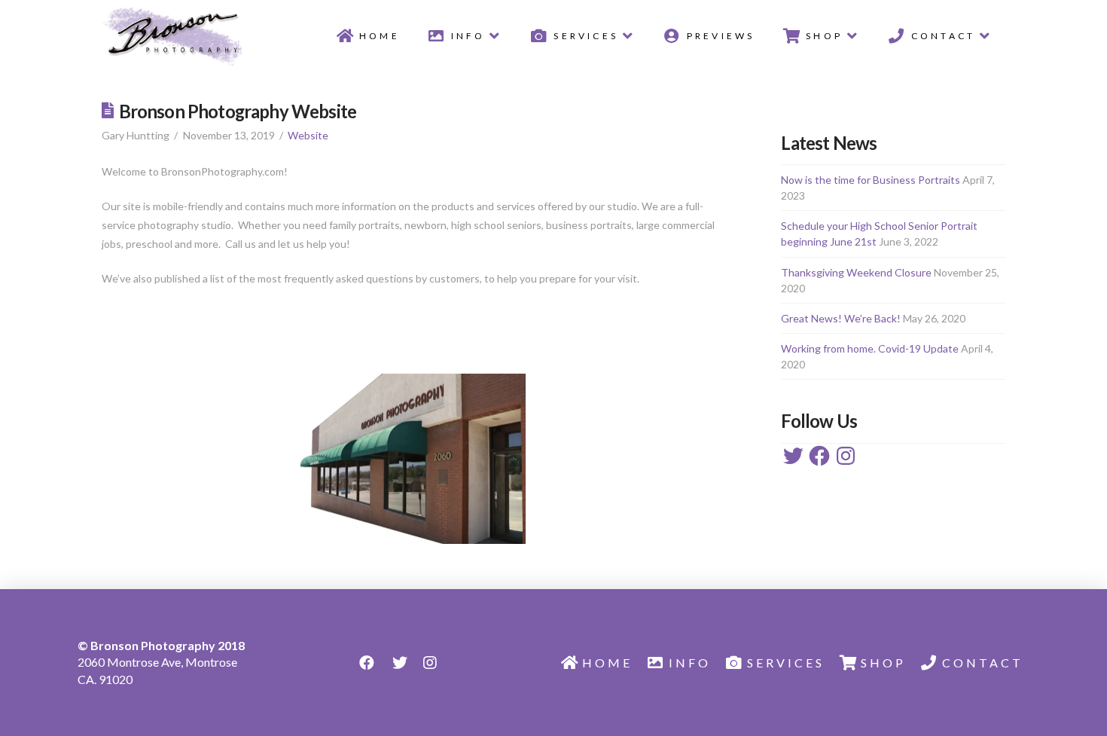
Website (308, 135)
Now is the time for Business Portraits (870, 179)
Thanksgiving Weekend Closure (856, 272)
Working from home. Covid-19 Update (870, 348)
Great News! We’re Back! (841, 318)
